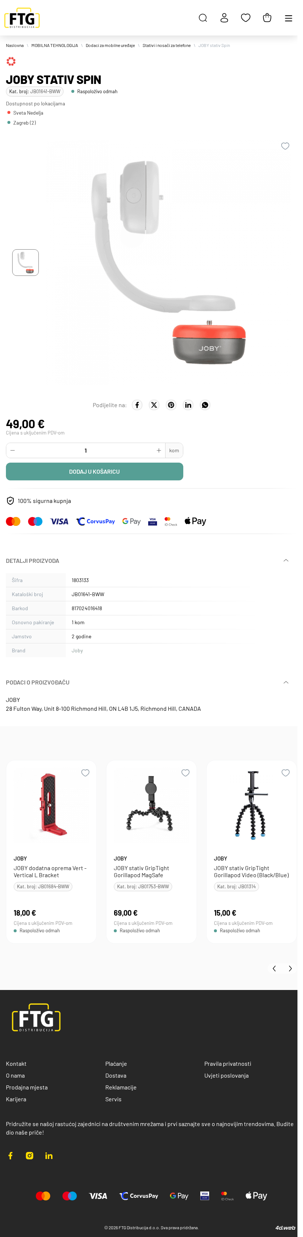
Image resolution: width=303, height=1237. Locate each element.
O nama (15, 1075)
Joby (77, 650)
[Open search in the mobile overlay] (203, 18)
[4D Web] (286, 1227)
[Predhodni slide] (275, 968)
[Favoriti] (246, 18)
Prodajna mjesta (27, 1087)
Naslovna (15, 45)
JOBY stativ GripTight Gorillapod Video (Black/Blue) (251, 871)
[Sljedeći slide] (289, 968)
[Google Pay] (131, 521)
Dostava (115, 1075)
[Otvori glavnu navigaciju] (288, 18)
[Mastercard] (13, 521)
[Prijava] (224, 18)
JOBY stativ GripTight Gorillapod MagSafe (141, 871)
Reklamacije (121, 1087)
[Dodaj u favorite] (285, 146)
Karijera (16, 1098)
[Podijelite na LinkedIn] (188, 405)
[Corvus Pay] (95, 521)
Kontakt (16, 1063)
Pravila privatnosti (227, 1063)
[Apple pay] (195, 521)
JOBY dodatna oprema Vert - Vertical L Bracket (50, 871)
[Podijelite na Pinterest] (171, 405)
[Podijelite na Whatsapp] (205, 405)
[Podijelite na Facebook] (137, 405)
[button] (25, 262)
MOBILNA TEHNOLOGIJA (54, 45)
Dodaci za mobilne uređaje (110, 45)
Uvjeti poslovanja (226, 1075)
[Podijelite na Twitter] (154, 405)
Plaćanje (116, 1063)
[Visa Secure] (152, 521)
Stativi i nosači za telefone (167, 45)
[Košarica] (267, 18)
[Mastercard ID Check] (170, 521)
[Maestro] (35, 521)
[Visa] (59, 521)
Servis (113, 1098)
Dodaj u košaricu (94, 471)
